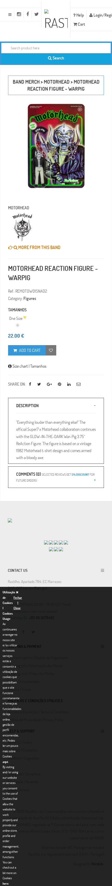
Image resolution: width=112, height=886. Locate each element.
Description (27, 405)
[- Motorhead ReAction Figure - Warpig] (56, 146)
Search (58, 58)
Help (80, 15)
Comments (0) (55, 476)
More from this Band (38, 247)
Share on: (17, 384)
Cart (81, 24)
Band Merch (26, 81)
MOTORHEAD (57, 81)
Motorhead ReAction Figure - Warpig (63, 85)
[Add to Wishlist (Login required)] (51, 350)
